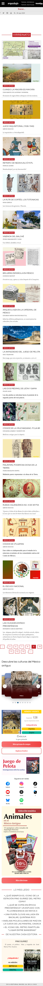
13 (23, 652)
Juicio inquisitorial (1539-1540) (18, 126)
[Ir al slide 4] (20, 702)
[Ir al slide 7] (27, 702)
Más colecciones (21, 880)
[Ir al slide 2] (15, 702)
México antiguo (9, 86)
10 (40, 647)
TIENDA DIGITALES (27, 5)
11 (11, 652)
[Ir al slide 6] (25, 702)
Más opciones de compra (21, 744)
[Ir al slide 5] (22, 702)
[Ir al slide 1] (13, 702)
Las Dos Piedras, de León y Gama (20, 389)
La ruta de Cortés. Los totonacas (21, 200)
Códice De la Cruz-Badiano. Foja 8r (21, 428)
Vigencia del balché (13, 236)
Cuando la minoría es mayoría (19, 90)
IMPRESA (13, 966)
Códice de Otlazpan (13, 544)
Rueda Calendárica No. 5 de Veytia (21, 505)
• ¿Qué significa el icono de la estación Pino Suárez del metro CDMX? (22, 899)
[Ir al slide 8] (30, 702)
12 (17, 652)
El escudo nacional (13, 586)
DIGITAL (12, 970)
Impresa (31, 729)
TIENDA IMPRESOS (27, 2)
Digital (31, 733)
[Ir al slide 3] (18, 702)
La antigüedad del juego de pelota (21, 352)
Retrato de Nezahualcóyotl (18, 163)
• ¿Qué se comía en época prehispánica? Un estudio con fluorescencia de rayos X (22, 908)
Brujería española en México (18, 273)
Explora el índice (22, 751)
